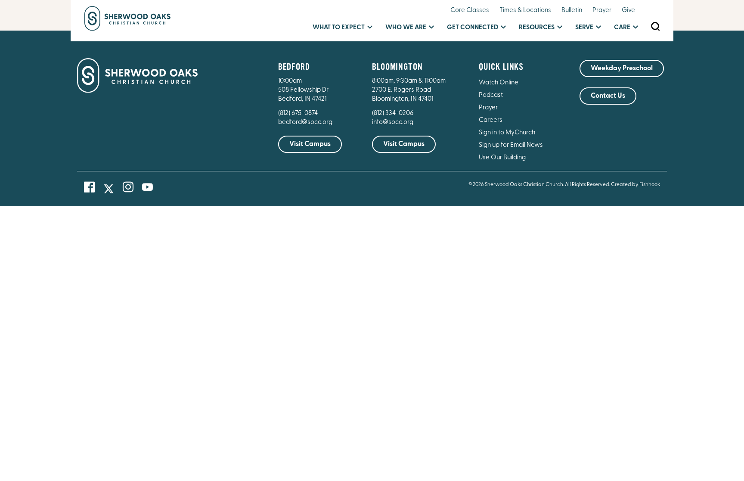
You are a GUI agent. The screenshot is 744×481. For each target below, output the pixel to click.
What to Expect (339, 28)
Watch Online (498, 83)
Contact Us (608, 96)
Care (622, 28)
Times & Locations (525, 10)
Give (628, 10)
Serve (584, 28)
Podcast (491, 95)
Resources (537, 28)
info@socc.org (392, 122)
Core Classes (469, 10)
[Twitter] (108, 188)
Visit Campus (310, 144)
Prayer (601, 10)
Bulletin (571, 10)
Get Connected (472, 28)
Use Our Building (502, 158)
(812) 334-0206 (392, 113)
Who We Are (405, 28)
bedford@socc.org (305, 122)
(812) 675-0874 (298, 113)
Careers (490, 120)
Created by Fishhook (635, 184)
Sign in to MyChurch (507, 133)
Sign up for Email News (511, 145)
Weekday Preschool (622, 68)
